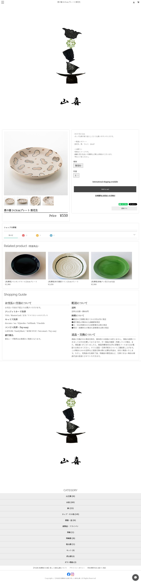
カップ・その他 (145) (70, 514)
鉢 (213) (70, 508)
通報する (124, 208)
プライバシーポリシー (77, 568)
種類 (75, 161)
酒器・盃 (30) (70, 520)
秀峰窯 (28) (70, 538)
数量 (75, 171)
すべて (10, 235)
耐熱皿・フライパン (70, 526)
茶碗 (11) (70, 532)
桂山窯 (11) (70, 544)
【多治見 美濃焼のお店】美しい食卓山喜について (49, 568)
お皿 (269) (70, 502)
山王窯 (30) (70, 496)
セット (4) (70, 550)
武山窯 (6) (70, 556)
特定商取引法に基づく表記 (96, 568)
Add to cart (105, 189)
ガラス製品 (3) (70, 562)
